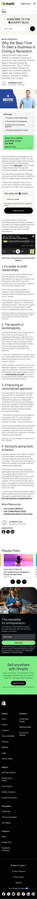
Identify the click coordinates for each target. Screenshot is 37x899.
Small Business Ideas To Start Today (18, 514)
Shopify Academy (8, 792)
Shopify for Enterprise (6, 849)
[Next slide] (24, 582)
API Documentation (9, 817)
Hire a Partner (7, 786)
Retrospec (18, 165)
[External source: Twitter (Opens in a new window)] (8, 894)
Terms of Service (18, 871)
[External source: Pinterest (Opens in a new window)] (33, 894)
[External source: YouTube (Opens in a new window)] (13, 894)
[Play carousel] (18, 582)
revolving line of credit (15, 374)
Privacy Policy (18, 652)
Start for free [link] (18, 211)
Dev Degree (6, 823)
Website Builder (25, 727)
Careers (5, 725)
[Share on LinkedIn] (12, 532)
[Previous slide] (12, 582)
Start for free (25, 4)
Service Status (7, 759)
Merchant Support (9, 772)
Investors (5, 730)
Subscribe (18, 643)
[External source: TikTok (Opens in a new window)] (23, 894)
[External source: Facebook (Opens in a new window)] (3, 894)
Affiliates (5, 747)
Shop (4, 837)
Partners (5, 742)
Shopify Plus (7, 842)
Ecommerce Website (23, 734)
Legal (4, 753)
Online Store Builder (24, 720)
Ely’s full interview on (17, 498)
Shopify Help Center (7, 779)
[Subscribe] (32, 28)
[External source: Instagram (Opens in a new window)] (18, 894)
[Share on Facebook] (3, 532)
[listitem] (18, 566)
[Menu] (34, 3)
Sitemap (18, 883)
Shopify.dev (6, 811)
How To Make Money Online (15, 511)
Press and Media (8, 736)
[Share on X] (8, 532)
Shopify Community (9, 798)
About (4, 719)
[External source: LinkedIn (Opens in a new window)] (28, 894)
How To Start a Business (13, 508)
